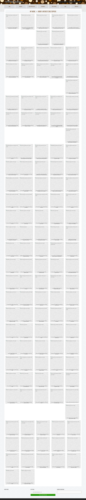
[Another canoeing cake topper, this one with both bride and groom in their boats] (58, 21)
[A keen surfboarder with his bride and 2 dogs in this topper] (43, 427)
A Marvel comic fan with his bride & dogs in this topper (26, 207)
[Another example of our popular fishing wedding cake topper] (12, 314)
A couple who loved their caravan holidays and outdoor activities (57, 60)
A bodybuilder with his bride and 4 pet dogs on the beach (26, 174)
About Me (20, 6)
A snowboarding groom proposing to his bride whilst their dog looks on (41, 125)
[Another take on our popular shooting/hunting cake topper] (72, 232)
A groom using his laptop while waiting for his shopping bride (26, 386)
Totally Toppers (13, 2)
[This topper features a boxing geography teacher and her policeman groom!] (41, 151)
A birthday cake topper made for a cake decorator (26, 370)
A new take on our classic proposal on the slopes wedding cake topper (72, 174)
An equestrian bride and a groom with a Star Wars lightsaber (27, 434)
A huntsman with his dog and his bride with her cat (12, 223)
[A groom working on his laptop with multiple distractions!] (27, 443)
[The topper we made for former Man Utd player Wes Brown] (41, 379)
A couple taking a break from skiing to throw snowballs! (41, 321)
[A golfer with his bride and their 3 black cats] (72, 395)
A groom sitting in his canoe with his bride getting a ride (72, 305)
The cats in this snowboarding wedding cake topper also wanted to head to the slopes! (56, 126)
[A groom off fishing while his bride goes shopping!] (72, 346)
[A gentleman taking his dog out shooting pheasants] (41, 297)
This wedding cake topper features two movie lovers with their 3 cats (12, 109)
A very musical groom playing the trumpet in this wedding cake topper (72, 272)
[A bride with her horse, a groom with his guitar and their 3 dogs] (72, 411)
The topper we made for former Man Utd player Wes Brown (41, 386)
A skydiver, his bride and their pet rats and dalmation (58, 434)
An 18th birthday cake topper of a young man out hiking (57, 239)
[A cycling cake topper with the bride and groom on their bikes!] (26, 232)
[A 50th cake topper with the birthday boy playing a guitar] (26, 265)
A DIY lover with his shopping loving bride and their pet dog (26, 402)
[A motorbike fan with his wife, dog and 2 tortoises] (72, 200)
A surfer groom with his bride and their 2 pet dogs (12, 158)
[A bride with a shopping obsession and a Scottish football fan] (57, 216)
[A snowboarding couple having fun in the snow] (57, 363)
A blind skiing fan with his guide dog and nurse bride (41, 223)
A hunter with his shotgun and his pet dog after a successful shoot (43, 77)
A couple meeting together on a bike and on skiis (12, 370)
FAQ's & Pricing (54, 6)
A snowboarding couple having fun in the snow (57, 370)
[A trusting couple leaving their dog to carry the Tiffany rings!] (57, 395)
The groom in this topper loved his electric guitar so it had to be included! (57, 191)
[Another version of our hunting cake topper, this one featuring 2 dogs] (12, 69)
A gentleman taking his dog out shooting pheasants (41, 305)
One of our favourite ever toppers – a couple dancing (12, 450)
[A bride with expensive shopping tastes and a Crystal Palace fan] (26, 297)
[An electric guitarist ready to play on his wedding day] (57, 330)
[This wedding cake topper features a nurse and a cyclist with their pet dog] (57, 102)
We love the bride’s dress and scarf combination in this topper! (12, 239)
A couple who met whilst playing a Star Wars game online (26, 321)
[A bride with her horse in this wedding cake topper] (41, 330)
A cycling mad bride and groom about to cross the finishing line (12, 191)
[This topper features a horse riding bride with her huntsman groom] (72, 53)
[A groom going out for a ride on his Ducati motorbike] (57, 314)
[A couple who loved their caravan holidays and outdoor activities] (57, 53)
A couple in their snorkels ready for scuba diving (12, 467)
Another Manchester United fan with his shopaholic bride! (56, 386)
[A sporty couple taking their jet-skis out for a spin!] (72, 363)
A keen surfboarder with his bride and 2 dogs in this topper (43, 434)
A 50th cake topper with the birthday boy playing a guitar (26, 272)
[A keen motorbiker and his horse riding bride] (12, 379)
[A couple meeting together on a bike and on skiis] (12, 363)
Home (9, 6)
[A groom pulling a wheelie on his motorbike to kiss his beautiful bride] (72, 86)
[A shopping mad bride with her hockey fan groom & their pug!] (12, 427)
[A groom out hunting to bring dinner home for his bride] (26, 330)
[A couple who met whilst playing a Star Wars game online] (26, 314)
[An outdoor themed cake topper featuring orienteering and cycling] (27, 102)
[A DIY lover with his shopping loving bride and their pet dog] (26, 395)
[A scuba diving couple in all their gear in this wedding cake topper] (41, 232)
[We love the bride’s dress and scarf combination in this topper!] (12, 232)
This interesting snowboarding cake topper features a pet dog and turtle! (12, 125)
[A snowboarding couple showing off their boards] (12, 297)
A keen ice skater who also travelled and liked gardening (72, 288)
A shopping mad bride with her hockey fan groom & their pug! (12, 434)
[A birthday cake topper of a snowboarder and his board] (57, 297)
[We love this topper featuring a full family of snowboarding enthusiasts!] (57, 167)
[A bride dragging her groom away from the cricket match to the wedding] (12, 53)
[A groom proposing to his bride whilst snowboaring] (72, 249)
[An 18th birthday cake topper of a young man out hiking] (57, 232)
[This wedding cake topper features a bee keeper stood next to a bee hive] (43, 21)
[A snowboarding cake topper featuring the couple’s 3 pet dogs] (27, 118)
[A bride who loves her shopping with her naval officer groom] (74, 460)
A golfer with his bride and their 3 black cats (72, 402)
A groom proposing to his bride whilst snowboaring (72, 256)
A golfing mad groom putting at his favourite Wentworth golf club (26, 256)
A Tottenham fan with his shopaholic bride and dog (41, 207)
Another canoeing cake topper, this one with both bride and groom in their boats (58, 28)
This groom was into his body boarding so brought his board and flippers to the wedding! (27, 28)
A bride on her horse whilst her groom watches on (43, 450)
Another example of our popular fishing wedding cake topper (12, 321)
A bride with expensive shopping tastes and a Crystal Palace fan (26, 305)
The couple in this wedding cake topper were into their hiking (43, 467)
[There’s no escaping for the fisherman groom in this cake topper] (72, 183)
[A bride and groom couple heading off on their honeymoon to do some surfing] (26, 151)
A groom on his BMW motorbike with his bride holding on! (41, 288)
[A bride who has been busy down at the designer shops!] (41, 363)
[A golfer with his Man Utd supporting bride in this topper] (41, 346)
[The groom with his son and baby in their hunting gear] (41, 249)
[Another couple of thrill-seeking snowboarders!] (12, 346)
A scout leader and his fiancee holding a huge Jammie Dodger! (27, 483)
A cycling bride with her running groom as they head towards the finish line (58, 44)
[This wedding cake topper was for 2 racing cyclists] (12, 200)
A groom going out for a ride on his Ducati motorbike (57, 321)
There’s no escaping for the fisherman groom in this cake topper (72, 191)
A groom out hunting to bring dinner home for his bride (26, 337)
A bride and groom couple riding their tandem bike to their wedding (12, 28)
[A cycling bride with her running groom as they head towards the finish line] (58, 37)
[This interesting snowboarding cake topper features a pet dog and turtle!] (12, 118)
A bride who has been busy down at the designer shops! (41, 370)
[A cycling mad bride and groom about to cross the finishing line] (12, 183)
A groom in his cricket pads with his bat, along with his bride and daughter (43, 44)
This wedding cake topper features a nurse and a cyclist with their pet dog (57, 109)
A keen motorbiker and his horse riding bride (12, 386)
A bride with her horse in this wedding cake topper (41, 337)
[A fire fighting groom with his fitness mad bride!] (12, 476)
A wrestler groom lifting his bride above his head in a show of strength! (12, 174)
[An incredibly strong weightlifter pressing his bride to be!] (26, 183)
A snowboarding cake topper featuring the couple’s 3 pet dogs (28, 125)
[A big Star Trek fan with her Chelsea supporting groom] (12, 395)
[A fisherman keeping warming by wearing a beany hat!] (72, 330)
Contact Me (76, 6)
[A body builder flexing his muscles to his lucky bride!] (72, 314)
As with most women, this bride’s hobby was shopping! (27, 467)
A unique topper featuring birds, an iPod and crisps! (41, 402)
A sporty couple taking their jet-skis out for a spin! (72, 370)
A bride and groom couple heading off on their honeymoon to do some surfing (26, 158)
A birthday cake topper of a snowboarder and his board (57, 305)
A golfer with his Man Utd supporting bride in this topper (41, 353)
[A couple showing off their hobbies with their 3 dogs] (26, 216)
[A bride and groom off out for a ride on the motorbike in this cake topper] (41, 183)
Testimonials (43, 6)
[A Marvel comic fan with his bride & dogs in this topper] (26, 200)
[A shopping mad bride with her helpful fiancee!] (58, 443)
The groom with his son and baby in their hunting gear (41, 256)
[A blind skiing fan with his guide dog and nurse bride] (41, 216)
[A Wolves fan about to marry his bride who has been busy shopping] (72, 151)
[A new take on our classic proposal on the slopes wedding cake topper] (72, 167)
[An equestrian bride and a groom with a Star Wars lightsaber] (27, 427)
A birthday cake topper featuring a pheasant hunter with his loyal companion (41, 109)
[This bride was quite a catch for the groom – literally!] (26, 281)
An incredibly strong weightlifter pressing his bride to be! (26, 191)
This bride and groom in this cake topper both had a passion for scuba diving (72, 125)
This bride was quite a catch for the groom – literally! (26, 288)
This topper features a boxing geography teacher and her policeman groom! (41, 158)
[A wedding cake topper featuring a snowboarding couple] (57, 281)
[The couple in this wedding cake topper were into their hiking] (43, 460)
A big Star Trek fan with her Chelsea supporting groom (12, 402)
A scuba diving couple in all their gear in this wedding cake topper (41, 239)
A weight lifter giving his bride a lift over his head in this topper (57, 158)
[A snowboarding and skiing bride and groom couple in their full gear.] (72, 135)
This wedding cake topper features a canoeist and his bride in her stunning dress (74, 28)
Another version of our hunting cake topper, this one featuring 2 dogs (12, 77)
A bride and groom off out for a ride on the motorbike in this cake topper (41, 191)
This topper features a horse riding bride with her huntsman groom (72, 60)
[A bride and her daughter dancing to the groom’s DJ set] (57, 265)
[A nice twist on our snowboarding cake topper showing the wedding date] (57, 249)
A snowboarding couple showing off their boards (12, 305)
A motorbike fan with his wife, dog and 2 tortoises (72, 207)
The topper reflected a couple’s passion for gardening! (57, 353)
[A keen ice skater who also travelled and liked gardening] (72, 281)
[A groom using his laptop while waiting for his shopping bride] (26, 379)
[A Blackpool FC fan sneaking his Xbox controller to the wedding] (72, 216)
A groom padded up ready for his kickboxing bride (41, 272)
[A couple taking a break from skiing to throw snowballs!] (41, 314)
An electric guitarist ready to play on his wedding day (56, 337)
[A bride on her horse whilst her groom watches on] (43, 443)
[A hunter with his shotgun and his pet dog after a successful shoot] (43, 69)
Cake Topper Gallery (32, 6)
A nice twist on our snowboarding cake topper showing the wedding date (56, 256)
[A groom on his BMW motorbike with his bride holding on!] (41, 281)
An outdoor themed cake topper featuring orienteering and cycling (27, 109)
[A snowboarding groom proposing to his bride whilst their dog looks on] (41, 118)
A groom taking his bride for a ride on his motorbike (26, 353)
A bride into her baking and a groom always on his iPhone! (58, 467)
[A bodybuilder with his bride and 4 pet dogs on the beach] (26, 167)
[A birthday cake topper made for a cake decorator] (26, 363)
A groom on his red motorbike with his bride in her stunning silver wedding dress (72, 109)
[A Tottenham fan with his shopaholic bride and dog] (41, 200)
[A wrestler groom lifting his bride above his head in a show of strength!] (12, 167)
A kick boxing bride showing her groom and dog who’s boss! (12, 288)
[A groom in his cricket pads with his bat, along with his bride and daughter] (43, 37)
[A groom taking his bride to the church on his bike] (57, 200)
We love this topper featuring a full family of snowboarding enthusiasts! (57, 174)
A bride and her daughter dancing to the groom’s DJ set (56, 272)
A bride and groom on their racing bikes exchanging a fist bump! (27, 60)
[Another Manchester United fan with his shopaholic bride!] (57, 379)
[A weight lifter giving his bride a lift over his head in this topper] (57, 151)
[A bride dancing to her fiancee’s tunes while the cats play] (74, 427)
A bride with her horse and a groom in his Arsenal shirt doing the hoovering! (43, 60)
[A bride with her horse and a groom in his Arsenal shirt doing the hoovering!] (43, 53)
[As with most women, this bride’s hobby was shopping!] (27, 460)
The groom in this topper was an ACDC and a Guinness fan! (74, 450)
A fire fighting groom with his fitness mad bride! (12, 483)
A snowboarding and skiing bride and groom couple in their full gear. (72, 142)
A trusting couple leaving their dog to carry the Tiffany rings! (57, 402)
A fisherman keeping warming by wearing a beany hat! (72, 337)
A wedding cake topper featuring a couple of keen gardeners (27, 77)
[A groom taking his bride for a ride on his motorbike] (26, 346)
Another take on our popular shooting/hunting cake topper (72, 239)
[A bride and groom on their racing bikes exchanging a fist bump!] (27, 53)
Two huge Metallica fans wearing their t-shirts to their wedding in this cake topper (72, 77)
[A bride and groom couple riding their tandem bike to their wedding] (12, 21)
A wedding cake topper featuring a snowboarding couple (57, 288)
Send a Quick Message (43, 494)
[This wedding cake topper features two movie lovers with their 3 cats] (12, 102)
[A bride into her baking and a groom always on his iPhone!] (58, 460)
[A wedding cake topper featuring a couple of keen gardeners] (27, 69)
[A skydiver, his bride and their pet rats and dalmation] (58, 427)
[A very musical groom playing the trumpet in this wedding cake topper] (72, 265)
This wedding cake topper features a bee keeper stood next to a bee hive (43, 28)
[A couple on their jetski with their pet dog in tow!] (12, 330)
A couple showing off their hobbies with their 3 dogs (26, 223)
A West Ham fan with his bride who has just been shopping (72, 386)
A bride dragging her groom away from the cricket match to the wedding (12, 60)
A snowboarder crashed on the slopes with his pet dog (12, 256)
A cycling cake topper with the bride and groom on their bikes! (26, 239)
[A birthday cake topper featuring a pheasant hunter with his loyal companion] (41, 102)
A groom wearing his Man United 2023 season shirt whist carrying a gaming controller (57, 77)
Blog (65, 6)
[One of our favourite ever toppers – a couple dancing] (12, 443)
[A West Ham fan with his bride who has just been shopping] (72, 379)
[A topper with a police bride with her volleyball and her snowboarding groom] (41, 167)
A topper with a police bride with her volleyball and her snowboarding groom (41, 174)
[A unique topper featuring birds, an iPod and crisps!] (41, 395)
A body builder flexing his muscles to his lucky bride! (72, 321)
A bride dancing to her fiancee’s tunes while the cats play (74, 434)
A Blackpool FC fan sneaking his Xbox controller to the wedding (72, 223)
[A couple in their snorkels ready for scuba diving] (12, 460)
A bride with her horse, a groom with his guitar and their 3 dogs (72, 418)
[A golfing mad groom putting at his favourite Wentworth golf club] (26, 249)
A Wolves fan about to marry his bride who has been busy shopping (72, 158)
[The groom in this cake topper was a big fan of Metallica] (12, 265)
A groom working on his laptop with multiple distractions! (28, 450)
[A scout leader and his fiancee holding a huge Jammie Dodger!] (27, 476)
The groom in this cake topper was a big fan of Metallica (12, 272)
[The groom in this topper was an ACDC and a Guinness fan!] (74, 443)
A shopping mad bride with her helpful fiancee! (58, 450)
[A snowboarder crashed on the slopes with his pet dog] (12, 249)
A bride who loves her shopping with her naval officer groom (73, 467)
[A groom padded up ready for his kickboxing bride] (41, 265)
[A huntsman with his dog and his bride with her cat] (12, 216)
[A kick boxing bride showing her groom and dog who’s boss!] (12, 281)
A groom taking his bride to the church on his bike (57, 207)
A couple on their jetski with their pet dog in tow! (12, 337)
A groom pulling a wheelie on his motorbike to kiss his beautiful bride (72, 93)
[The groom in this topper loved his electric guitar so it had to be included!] (57, 183)
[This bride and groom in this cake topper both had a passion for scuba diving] (72, 118)
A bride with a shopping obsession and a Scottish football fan (57, 223)
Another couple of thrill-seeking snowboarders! (12, 353)
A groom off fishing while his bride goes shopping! (72, 353)
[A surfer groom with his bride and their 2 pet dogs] (12, 151)
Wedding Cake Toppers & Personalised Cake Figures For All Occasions (70, 1)
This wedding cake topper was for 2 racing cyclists (12, 207)
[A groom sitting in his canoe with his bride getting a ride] (72, 297)
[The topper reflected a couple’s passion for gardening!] (57, 346)
